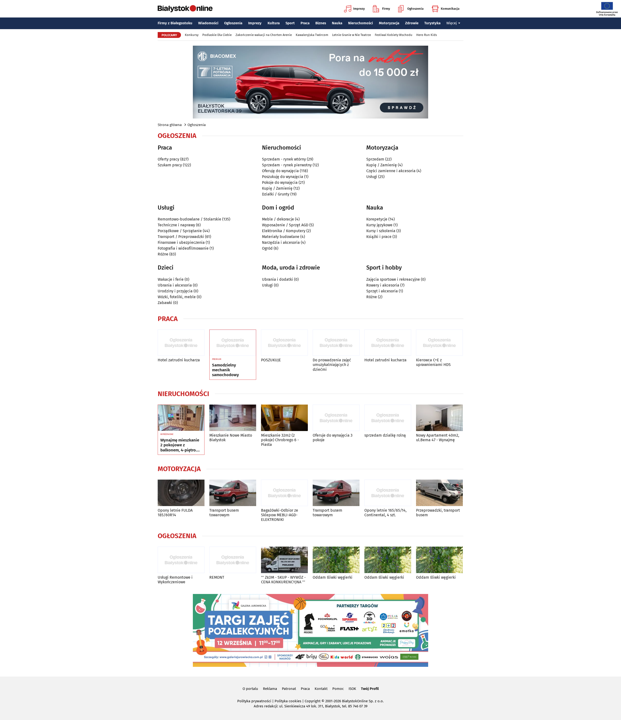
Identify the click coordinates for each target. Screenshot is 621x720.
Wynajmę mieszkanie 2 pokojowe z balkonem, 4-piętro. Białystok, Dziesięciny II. (180, 445)
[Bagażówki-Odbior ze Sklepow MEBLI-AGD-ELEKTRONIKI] (284, 493)
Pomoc (338, 688)
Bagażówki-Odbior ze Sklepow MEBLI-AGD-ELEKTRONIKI (279, 515)
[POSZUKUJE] (284, 343)
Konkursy (191, 34)
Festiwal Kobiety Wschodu (393, 34)
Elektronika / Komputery (283, 231)
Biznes (320, 23)
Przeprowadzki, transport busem (438, 512)
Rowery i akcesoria (382, 285)
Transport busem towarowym (224, 512)
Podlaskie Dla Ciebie (217, 34)
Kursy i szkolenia (380, 231)
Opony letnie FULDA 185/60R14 (175, 512)
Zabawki (165, 302)
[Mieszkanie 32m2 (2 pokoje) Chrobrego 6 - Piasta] (284, 418)
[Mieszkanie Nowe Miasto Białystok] (232, 418)
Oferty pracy (168, 159)
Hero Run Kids (426, 34)
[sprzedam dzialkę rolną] (387, 418)
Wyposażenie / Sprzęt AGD (285, 225)
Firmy (386, 8)
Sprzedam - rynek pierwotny (287, 165)
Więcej (451, 23)
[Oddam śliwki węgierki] (336, 560)
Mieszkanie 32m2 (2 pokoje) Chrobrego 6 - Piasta (280, 440)
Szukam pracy (170, 165)
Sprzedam (375, 159)
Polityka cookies (288, 701)
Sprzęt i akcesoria (382, 291)
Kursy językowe (379, 225)
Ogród (267, 248)
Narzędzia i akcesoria (281, 242)
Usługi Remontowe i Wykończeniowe (175, 579)
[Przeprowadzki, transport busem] (439, 493)
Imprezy (359, 8)
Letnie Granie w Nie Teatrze (351, 34)
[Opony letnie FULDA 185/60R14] (181, 493)
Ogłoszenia (415, 8)
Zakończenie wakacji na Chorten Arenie (264, 34)
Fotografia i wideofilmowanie (183, 248)
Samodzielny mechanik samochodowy (225, 370)
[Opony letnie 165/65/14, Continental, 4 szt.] (387, 493)
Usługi (371, 176)
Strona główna (170, 125)
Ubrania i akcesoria (175, 285)
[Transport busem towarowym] (232, 493)
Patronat (289, 688)
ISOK (352, 688)
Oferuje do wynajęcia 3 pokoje (332, 437)
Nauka (337, 23)
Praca (305, 23)
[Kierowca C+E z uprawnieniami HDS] (439, 343)
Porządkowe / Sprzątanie (180, 231)
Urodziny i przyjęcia (175, 291)
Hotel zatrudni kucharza (179, 360)
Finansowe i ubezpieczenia (181, 242)
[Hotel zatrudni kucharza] (181, 343)
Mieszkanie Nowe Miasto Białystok (230, 437)
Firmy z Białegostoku (175, 23)
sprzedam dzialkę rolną (385, 435)
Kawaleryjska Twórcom (312, 34)
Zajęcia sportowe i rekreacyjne (393, 279)
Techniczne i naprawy (176, 225)
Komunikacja (450, 8)
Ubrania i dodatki (277, 279)
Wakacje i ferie (171, 279)
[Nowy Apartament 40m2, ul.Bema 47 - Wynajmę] (439, 418)
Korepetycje (376, 219)
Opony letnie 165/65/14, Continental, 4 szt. (385, 512)
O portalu (250, 688)
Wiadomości (208, 23)
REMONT (216, 577)
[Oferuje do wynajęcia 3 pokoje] (336, 418)
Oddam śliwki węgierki (332, 577)
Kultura (274, 23)
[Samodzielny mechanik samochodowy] (233, 343)
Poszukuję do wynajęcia (282, 176)
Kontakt (321, 688)
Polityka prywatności (254, 701)
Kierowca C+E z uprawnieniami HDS (433, 362)
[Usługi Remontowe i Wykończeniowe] (181, 560)
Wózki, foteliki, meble (177, 297)
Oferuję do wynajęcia (280, 171)
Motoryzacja (389, 23)
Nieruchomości (360, 23)
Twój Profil (370, 688)
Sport (290, 23)
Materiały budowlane (280, 236)
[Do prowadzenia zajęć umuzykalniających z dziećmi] (336, 343)
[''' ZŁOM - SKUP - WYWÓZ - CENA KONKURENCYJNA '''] (284, 560)
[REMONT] (232, 560)
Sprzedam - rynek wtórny (284, 159)
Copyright (312, 701)
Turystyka (432, 23)
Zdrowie (411, 23)
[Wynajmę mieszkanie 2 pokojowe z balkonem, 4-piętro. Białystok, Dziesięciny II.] (181, 418)
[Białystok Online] (185, 8)
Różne (163, 254)
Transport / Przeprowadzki (181, 236)
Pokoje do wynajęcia (280, 182)
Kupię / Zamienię (277, 188)
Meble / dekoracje (278, 219)
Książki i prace (379, 236)
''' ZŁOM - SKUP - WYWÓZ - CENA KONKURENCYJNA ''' (283, 579)
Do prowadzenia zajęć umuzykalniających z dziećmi (332, 365)
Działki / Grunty (275, 194)
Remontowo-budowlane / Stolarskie (189, 219)
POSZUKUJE (271, 360)
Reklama (270, 688)
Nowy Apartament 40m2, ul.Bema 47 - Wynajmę (437, 437)
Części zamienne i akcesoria (391, 171)
